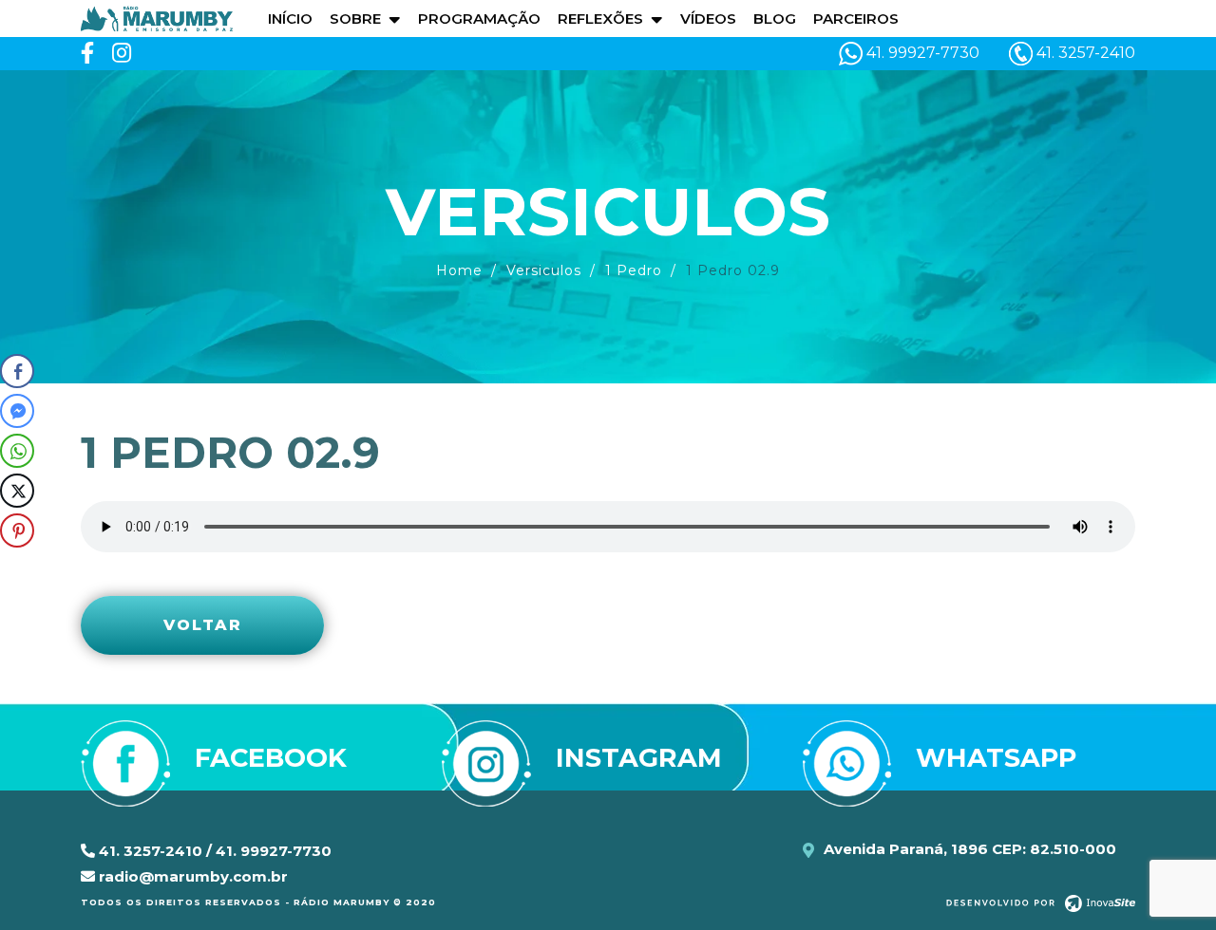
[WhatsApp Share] (17, 451)
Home (459, 270)
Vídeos (708, 18)
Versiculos (543, 270)
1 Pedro (633, 270)
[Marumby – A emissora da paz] (157, 17)
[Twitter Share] (17, 491)
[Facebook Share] (17, 371)
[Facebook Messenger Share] (17, 411)
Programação (479, 18)
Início (290, 18)
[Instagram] (121, 53)
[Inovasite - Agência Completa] (1040, 902)
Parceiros (856, 18)
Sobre (355, 18)
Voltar (202, 625)
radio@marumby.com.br (191, 876)
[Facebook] (87, 53)
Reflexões (600, 18)
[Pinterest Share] (17, 530)
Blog (774, 18)
